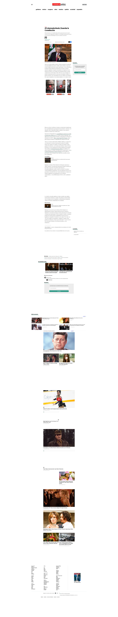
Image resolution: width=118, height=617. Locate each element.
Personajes (57, 587)
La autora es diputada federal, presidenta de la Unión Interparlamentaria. (57, 278)
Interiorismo (45, 584)
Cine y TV (45, 576)
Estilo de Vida (57, 588)
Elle (44, 567)
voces (46, 26)
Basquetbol (57, 579)
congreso (50, 9)
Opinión (57, 568)
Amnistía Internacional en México (57, 148)
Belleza (44, 569)
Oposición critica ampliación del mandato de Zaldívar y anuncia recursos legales (51, 272)
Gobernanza (45, 588)
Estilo (44, 573)
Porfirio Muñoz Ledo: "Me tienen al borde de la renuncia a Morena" (65, 272)
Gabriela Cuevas (48, 277)
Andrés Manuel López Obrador (57, 258)
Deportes (45, 575)
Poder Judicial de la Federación (54, 256)
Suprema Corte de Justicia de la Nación (51, 257)
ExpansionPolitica (59, 593)
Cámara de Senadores (64, 257)
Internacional (32, 569)
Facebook (86, 4)
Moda (32, 587)
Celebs (44, 570)
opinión (67, 9)
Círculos (32, 586)
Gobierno (32, 576)
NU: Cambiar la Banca (77, 582)
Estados (32, 580)
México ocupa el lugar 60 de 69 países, (60, 138)
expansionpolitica (57, 593)
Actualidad (57, 571)
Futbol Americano (58, 578)
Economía (32, 568)
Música (44, 577)
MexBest (57, 583)
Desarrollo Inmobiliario (46, 581)
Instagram (84, 4)
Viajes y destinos (58, 586)
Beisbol (57, 577)
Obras (32, 571)
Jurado (57, 589)
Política (61, 256)
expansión (79, 9)
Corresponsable (76, 234)
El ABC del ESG (57, 567)
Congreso (32, 578)
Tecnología (32, 570)
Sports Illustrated (59, 575)
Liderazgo (57, 572)
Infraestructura (45, 582)
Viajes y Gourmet (46, 578)
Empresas (32, 566)
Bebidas (57, 585)
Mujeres (32, 573)
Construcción (45, 580)
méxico (44, 9)
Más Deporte (57, 580)
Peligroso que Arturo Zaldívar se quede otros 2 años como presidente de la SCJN (60, 206)
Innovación (57, 566)
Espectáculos (32, 584)
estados (61, 9)
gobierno (38, 9)
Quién (32, 583)
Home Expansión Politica (34, 567)
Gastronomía (57, 584)
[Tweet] (69, 42)
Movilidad (45, 589)
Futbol (57, 576)
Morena (59, 257)
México (32, 577)
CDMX (55, 9)
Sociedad (72, 9)
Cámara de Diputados (48, 258)
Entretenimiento (46, 574)
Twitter (83, 4)
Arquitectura (45, 583)
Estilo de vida (45, 571)
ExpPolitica (55, 593)
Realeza (32, 585)
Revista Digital (57, 581)
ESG (31, 572)
